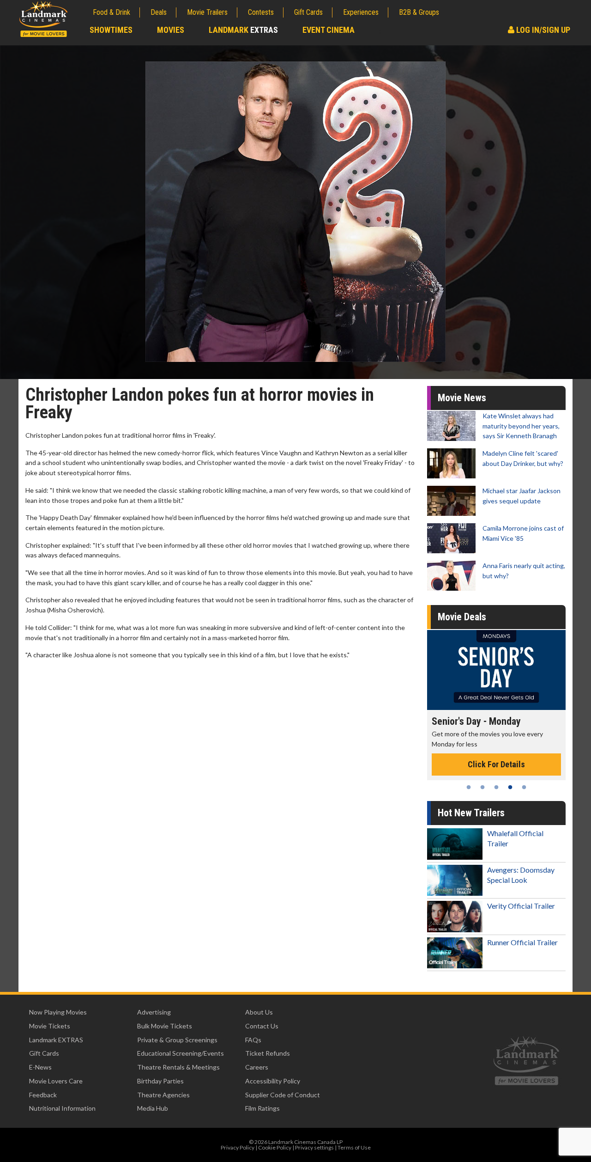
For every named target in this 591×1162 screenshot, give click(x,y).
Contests (261, 12)
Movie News (462, 398)
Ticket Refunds (267, 1053)
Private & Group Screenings (177, 1040)
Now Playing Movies (58, 1012)
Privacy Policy (237, 1147)
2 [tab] (482, 787)
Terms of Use (354, 1147)
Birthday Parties (160, 1081)
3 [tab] (496, 787)
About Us (259, 1012)
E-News (40, 1067)
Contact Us (261, 1026)
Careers (256, 1067)
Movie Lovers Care (56, 1081)
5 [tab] (524, 787)
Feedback (43, 1095)
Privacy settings (314, 1147)
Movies (170, 30)
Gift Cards (308, 12)
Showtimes (111, 30)
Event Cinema (328, 30)
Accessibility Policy (272, 1081)
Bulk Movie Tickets (164, 1026)
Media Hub (152, 1108)
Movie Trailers (207, 12)
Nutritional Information (62, 1108)
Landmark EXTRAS (56, 1040)
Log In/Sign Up (542, 30)
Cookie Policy (274, 1147)
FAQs (253, 1040)
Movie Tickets (49, 1026)
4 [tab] (510, 787)
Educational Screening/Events (180, 1053)
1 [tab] (468, 787)
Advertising (154, 1012)
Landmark (243, 30)
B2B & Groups (419, 12)
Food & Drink (111, 12)
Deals (159, 12)
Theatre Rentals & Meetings (178, 1067)
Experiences (361, 12)
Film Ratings (262, 1108)
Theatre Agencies (163, 1095)
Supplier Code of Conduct (282, 1095)
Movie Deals (462, 617)
